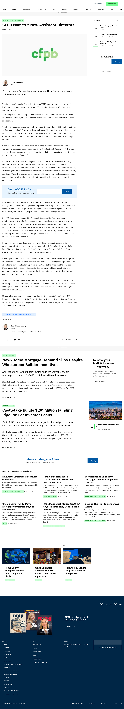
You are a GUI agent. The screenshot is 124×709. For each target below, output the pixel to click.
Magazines (37, 644)
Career (6, 677)
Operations (8, 684)
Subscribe (112, 4)
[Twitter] (15, 340)
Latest (4, 9)
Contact (104, 703)
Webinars (88, 9)
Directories (26, 9)
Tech (54, 9)
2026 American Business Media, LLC (14, 703)
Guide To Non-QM (40, 662)
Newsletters (98, 4)
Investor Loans (8, 406)
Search (120, 4)
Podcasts (100, 9)
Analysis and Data (9, 355)
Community (8, 667)
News (4, 641)
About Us (92, 703)
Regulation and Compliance (13, 20)
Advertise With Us (77, 703)
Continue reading (8, 397)
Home (5, 644)
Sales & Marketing (10, 674)
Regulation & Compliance (13, 664)
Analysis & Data (42, 9)
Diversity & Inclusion (11, 690)
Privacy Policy (117, 703)
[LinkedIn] (7, 340)
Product (7, 651)
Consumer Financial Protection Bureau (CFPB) (20, 314)
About (65, 641)
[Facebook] (3, 340)
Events (14, 9)
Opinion (38, 580)
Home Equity (9, 580)
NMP (121, 9)
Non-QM (64, 9)
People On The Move (11, 694)
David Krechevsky (19, 82)
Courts (6, 687)
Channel (7, 654)
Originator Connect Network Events (75, 645)
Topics (76, 9)
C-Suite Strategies (11, 671)
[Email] (19, 340)
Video (112, 9)
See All (116, 20)
